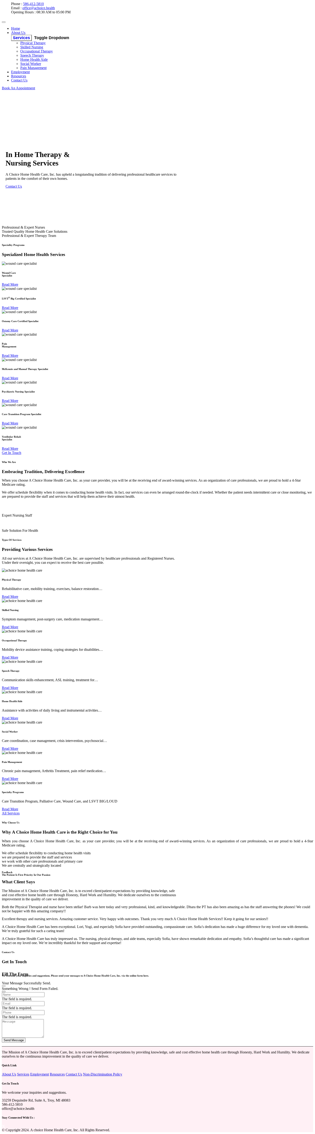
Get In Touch (11, 453)
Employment (20, 72)
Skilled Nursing (31, 47)
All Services (11, 813)
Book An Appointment (18, 88)
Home (15, 28)
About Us (18, 33)
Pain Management (33, 68)
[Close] (4, 986)
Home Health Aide (34, 59)
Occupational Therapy (36, 51)
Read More (10, 284)
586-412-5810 (33, 4)
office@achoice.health (38, 8)
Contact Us (19, 80)
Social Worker (30, 64)
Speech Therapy (32, 55)
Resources (18, 76)
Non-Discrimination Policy (102, 1074)
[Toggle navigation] (4, 22)
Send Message (14, 1040)
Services (21, 37)
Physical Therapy (33, 43)
